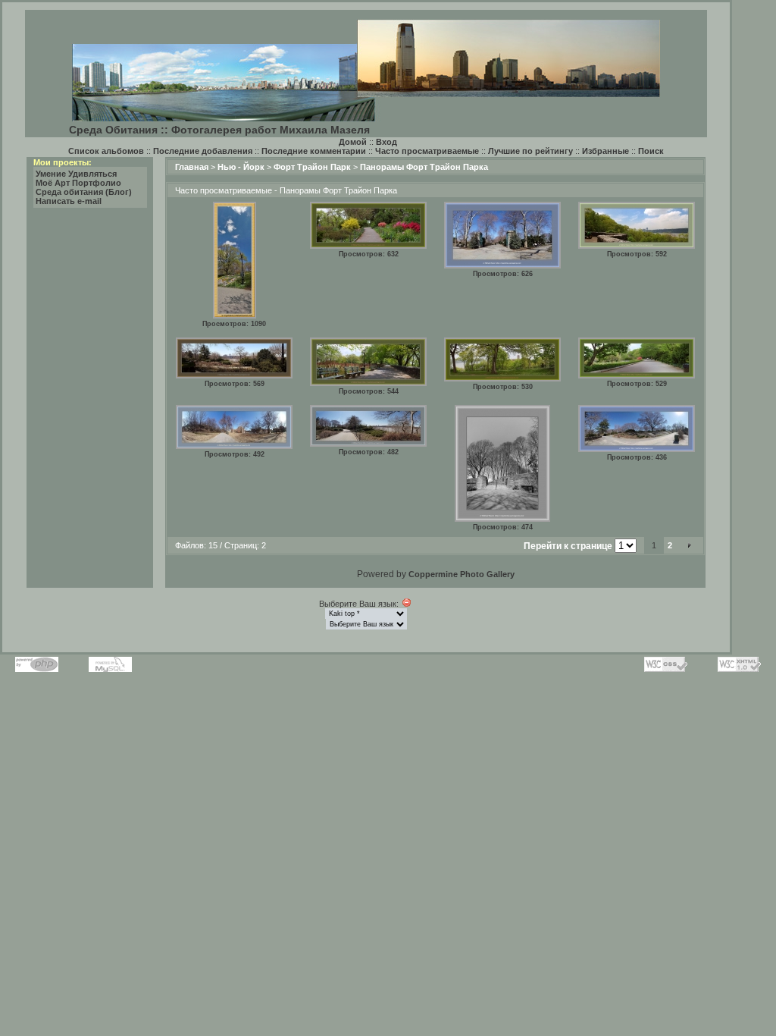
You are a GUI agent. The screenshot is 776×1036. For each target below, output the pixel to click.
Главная (191, 166)
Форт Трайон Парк (312, 166)
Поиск (651, 150)
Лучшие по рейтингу (530, 150)
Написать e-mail (69, 201)
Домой (353, 141)
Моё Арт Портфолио (78, 182)
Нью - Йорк (240, 166)
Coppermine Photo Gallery (461, 574)
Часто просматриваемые (427, 150)
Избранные (605, 150)
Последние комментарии (313, 150)
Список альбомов (106, 150)
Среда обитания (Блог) (84, 191)
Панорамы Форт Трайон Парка (424, 166)
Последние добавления (202, 150)
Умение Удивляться (76, 173)
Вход (386, 141)
